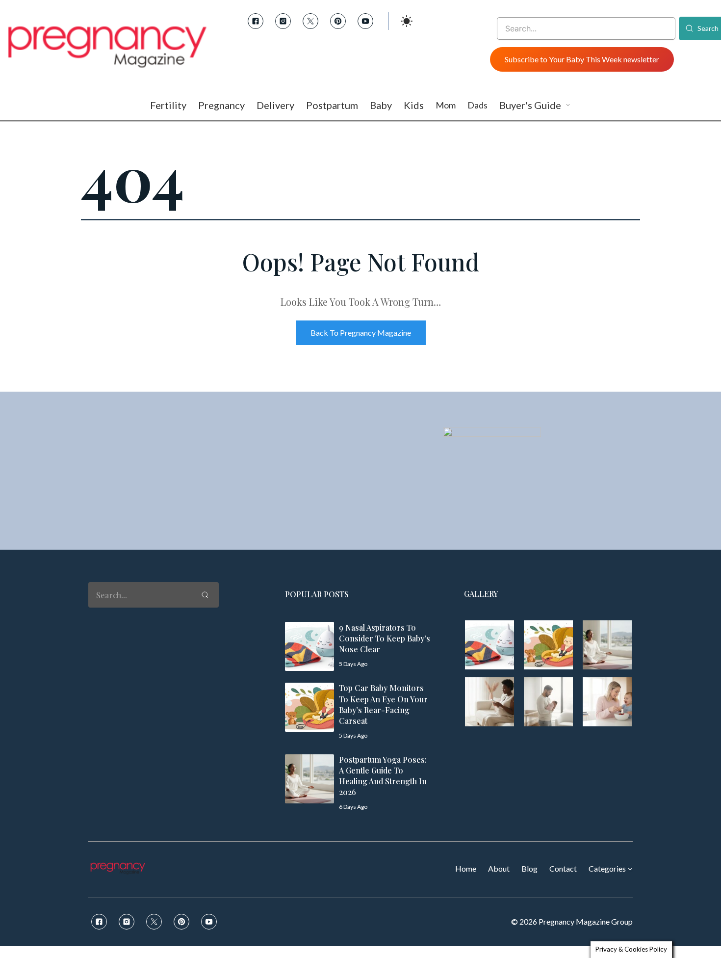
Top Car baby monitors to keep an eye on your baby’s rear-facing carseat (383, 704)
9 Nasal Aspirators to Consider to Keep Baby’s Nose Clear (384, 638)
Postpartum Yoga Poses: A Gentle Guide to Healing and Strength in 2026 (383, 775)
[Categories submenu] (630, 868)
